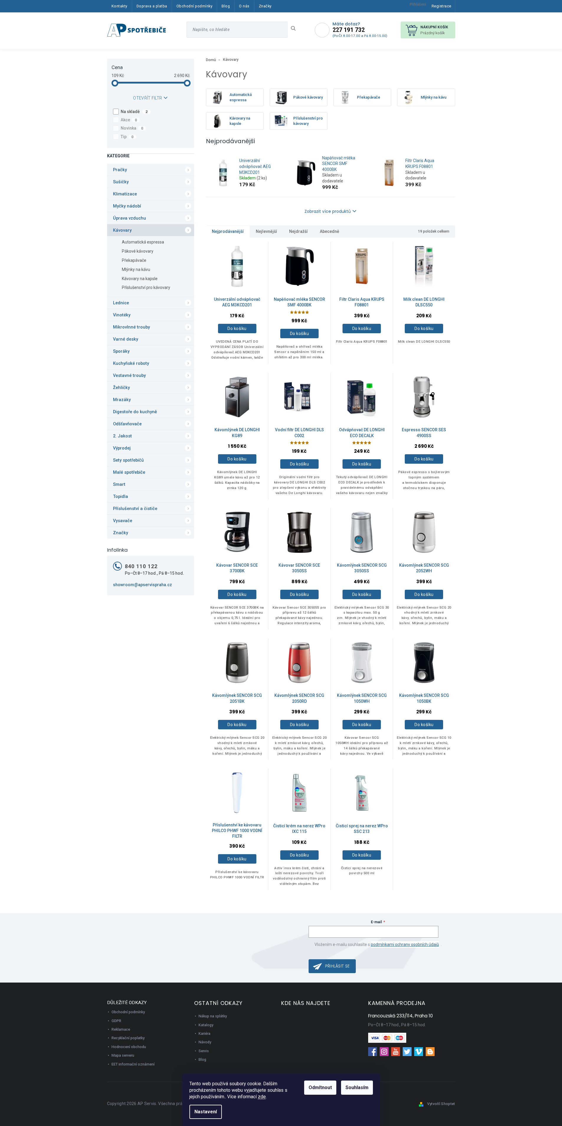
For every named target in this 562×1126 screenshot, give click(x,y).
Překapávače (134, 260)
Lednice (121, 302)
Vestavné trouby (129, 375)
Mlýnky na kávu (136, 269)
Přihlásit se (337, 966)
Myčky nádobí (127, 206)
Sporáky (121, 351)
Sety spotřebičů (128, 460)
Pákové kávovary (137, 251)
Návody (205, 1042)
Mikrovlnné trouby (131, 327)
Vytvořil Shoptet (441, 1104)
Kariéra (204, 1033)
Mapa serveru (123, 1055)
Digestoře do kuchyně (135, 411)
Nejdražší (298, 231)
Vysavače (122, 520)
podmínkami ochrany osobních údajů (405, 944)
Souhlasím (356, 1087)
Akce (129, 119)
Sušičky (121, 181)
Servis (204, 1051)
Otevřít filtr (147, 98)
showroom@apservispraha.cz (142, 584)
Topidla (120, 496)
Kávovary (122, 230)
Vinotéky (121, 315)
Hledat (295, 28)
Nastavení (205, 1111)
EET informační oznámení (133, 1064)
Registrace (441, 6)
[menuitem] (119, 6)
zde (262, 1096)
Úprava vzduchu (129, 218)
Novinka (132, 128)
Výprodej (122, 448)
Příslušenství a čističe (135, 508)
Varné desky (125, 339)
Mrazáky (122, 399)
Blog (202, 1059)
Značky (120, 532)
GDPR (116, 1021)
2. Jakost (122, 436)
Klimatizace (125, 194)
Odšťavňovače (127, 423)
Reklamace (121, 1029)
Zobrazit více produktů (327, 211)
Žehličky (121, 387)
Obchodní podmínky (128, 1012)
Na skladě (134, 111)
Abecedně (329, 231)
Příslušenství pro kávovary (146, 287)
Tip (127, 136)
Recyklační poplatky (128, 1038)
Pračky (120, 169)
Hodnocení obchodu (129, 1047)
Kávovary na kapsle (140, 278)
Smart (119, 484)
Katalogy (206, 1025)
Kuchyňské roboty (131, 363)
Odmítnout (320, 1087)
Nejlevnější (266, 231)
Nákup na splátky (213, 1016)
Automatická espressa (143, 242)
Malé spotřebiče (129, 472)
